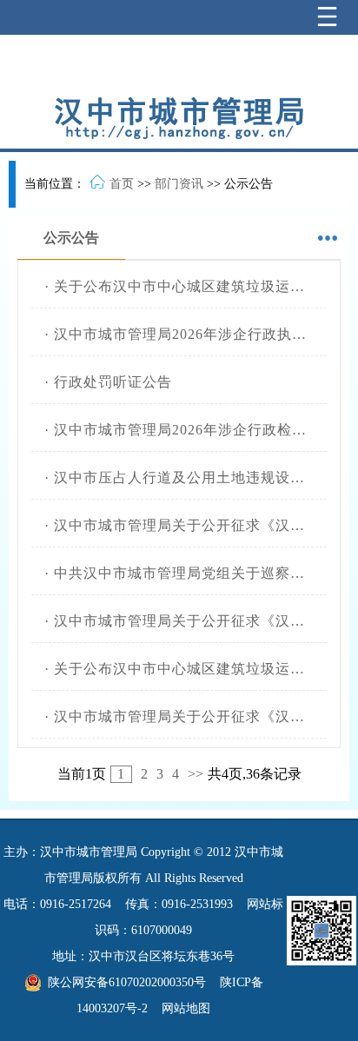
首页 (121, 183)
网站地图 (186, 1008)
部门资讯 (179, 183)
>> (195, 773)
